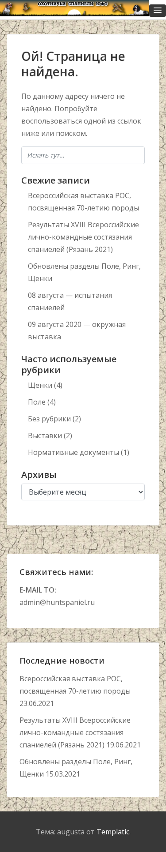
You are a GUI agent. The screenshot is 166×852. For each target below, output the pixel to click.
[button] (157, 10)
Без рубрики (49, 419)
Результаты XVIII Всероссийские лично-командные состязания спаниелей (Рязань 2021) (83, 237)
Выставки (45, 435)
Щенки (40, 385)
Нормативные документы (73, 452)
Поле (37, 402)
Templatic (113, 832)
